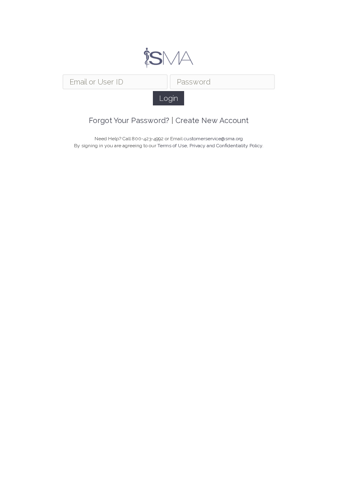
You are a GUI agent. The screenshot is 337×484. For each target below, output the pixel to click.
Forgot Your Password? (129, 120)
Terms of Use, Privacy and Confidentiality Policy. (210, 145)
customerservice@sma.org (213, 139)
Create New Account (212, 120)
